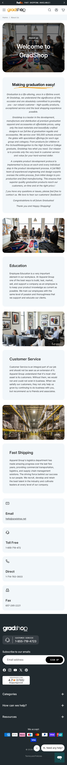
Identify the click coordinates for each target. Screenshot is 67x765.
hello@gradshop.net (16, 518)
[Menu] (4, 10)
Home (5, 17)
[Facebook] (4, 670)
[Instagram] (10, 670)
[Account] (56, 10)
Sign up (54, 659)
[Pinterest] (26, 670)
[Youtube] (15, 670)
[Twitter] (21, 670)
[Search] (49, 10)
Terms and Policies (33, 756)
